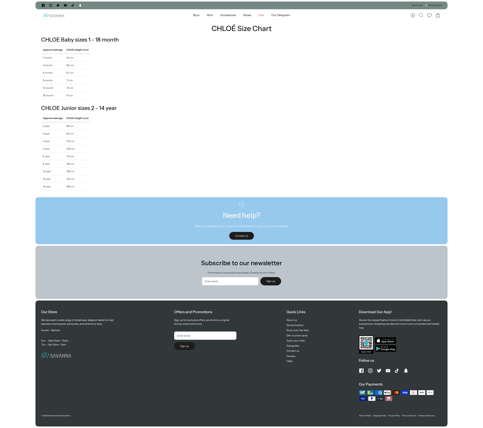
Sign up (270, 281)
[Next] (297, 5)
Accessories (228, 15)
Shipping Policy (379, 415)
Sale (261, 15)
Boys (196, 15)
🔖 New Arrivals (416, 5)
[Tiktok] (72, 5)
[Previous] (186, 5)
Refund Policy (365, 415)
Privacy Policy (394, 415)
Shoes (247, 15)
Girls (210, 15)
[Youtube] (65, 5)
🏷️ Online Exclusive (433, 5)
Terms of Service (409, 415)
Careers (290, 356)
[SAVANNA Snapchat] (80, 5)
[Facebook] (43, 5)
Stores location (295, 325)
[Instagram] (50, 5)
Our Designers (280, 15)
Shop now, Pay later (297, 330)
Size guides (292, 345)
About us (291, 319)
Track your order (295, 340)
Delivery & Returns (426, 415)
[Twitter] (58, 5)
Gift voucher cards (297, 335)
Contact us (292, 350)
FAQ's (289, 361)
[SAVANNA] (54, 15)
